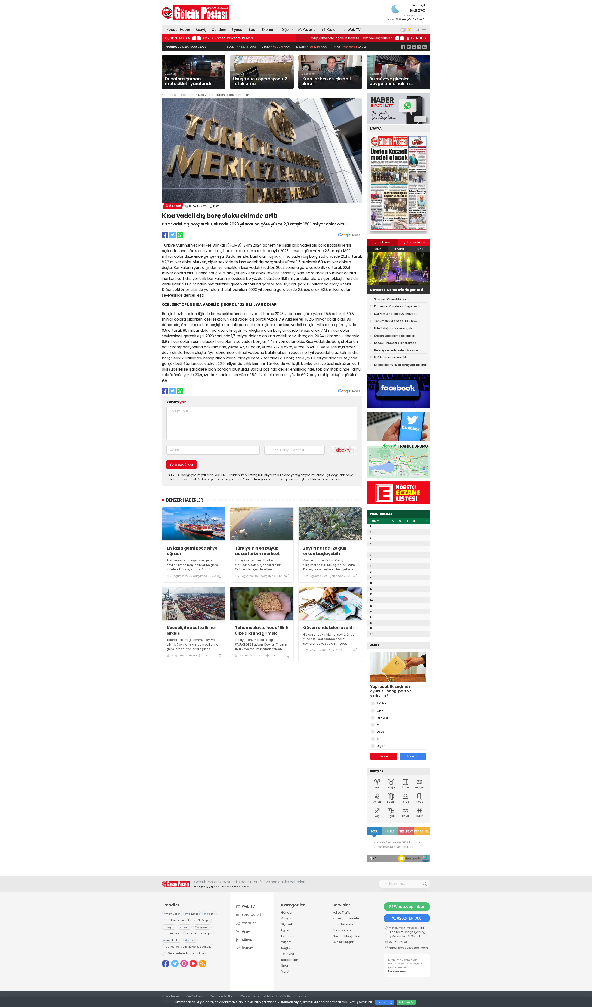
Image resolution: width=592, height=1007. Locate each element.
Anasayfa (169, 95)
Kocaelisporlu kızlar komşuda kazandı (400, 365)
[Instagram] (414, 46)
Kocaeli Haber (178, 29)
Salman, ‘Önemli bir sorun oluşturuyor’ (392, 300)
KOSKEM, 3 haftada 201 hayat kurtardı (394, 290)
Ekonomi (269, 29)
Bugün (377, 249)
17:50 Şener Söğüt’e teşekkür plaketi (232, 38)
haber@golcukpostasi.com (408, 948)
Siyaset (237, 29)
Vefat (285, 971)
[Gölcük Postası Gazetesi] (195, 12)
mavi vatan (172, 914)
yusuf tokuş (172, 940)
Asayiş (201, 29)
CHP (380, 710)
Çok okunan (382, 242)
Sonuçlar (413, 756)
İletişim (247, 948)
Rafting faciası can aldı (390, 357)
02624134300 (409, 918)
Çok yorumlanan (414, 242)
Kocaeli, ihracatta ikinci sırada (191, 630)
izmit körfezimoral (176, 920)
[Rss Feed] (424, 46)
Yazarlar (310, 29)
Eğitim (285, 930)
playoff (169, 927)
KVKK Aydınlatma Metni (256, 996)
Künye (246, 939)
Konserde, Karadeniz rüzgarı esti (397, 306)
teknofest (192, 914)
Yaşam (286, 942)
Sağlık (285, 948)
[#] (176, 884)
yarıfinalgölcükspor (198, 933)
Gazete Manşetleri (346, 936)
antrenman (171, 933)
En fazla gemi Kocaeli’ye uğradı (192, 550)
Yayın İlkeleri (170, 996)
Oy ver (383, 756)
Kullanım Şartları (222, 996)
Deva (380, 731)
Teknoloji (288, 953)
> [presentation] (199, 38)
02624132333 (398, 942)
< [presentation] (194, 38)
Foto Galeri (251, 914)
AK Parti (382, 703)
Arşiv (245, 931)
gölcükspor (201, 920)
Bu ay (419, 249)
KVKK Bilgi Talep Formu (295, 996)
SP (378, 739)
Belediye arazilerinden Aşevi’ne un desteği (398, 351)
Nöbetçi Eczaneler (346, 918)
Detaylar (383, 1002)
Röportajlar (289, 960)
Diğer (285, 29)
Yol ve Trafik (341, 912)
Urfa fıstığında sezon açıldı (393, 328)
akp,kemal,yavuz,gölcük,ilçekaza (334, 38)
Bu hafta (398, 249)
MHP (380, 725)
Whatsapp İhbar (409, 906)
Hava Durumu (343, 924)
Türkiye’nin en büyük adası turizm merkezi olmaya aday (257, 550)
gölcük (209, 914)
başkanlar (202, 927)
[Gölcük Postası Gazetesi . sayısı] (398, 183)
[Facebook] (403, 46)
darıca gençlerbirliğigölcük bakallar (188, 946)
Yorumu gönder (181, 464)
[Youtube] (419, 46)
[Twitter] (409, 46)
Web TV (354, 29)
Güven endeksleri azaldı (328, 627)
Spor (253, 29)
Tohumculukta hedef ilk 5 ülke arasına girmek (261, 630)
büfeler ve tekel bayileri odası (183, 953)
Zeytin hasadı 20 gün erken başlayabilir (324, 550)
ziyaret (184, 927)
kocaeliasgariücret (377, 38)
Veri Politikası (195, 996)
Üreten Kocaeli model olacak (394, 336)
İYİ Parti (382, 717)
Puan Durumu (343, 930)
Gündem (219, 29)
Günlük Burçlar (343, 942)
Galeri (332, 29)
